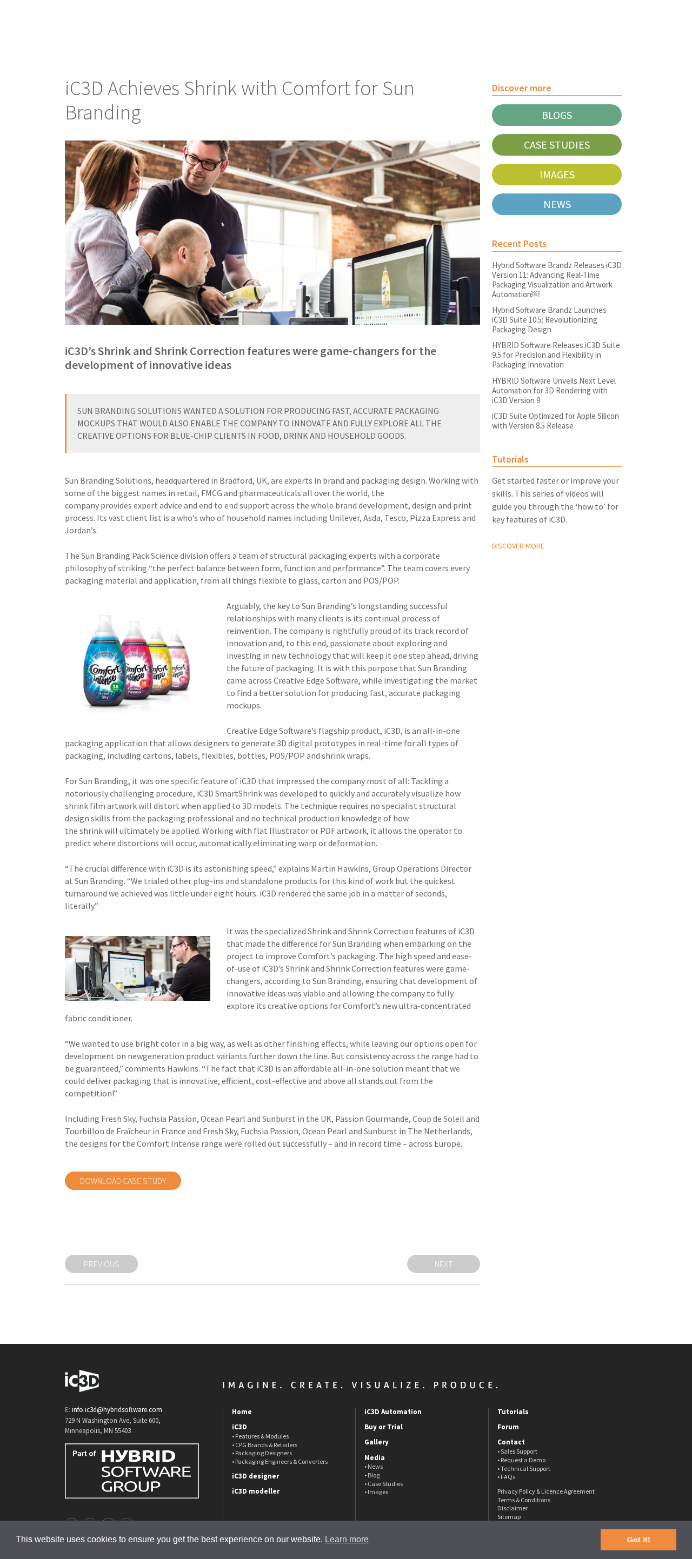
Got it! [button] (638, 1539)
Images (557, 174)
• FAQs (506, 1477)
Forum (508, 1427)
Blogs (557, 115)
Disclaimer (512, 1508)
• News (373, 1466)
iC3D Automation (393, 1412)
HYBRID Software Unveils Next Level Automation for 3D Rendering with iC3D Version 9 (554, 390)
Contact (511, 1442)
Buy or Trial (383, 1427)
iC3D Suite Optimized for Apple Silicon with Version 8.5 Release (555, 421)
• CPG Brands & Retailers (264, 1445)
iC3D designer (255, 1476)
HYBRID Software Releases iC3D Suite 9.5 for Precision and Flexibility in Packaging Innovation (556, 355)
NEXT (444, 1264)
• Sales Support (517, 1451)
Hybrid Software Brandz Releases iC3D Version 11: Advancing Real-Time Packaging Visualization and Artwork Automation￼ (557, 279)
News (557, 204)
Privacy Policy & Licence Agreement (546, 1491)
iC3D (239, 1427)
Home (242, 1412)
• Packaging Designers (262, 1453)
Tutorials (513, 1412)
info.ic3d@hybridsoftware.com (117, 1409)
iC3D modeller (256, 1491)
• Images (376, 1492)
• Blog (372, 1475)
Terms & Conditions (523, 1500)
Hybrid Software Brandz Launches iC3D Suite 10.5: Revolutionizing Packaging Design (549, 319)
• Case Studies (383, 1484)
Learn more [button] (347, 1539)
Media (374, 1458)
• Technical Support (523, 1468)
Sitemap (509, 1517)
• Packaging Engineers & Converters (280, 1461)
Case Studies (557, 144)
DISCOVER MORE (518, 546)
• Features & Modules (260, 1436)
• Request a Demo (521, 1460)
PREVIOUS (101, 1264)
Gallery (376, 1442)
